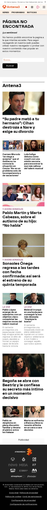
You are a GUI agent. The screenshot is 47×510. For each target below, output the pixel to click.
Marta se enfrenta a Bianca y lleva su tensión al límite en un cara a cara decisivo (34, 425)
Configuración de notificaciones (23, 504)
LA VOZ (6, 307)
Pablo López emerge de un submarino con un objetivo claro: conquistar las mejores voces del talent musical (12, 317)
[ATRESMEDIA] (23, 451)
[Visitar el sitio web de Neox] (34, 459)
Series (6, 12)
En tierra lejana (10, 2)
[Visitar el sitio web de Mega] (23, 465)
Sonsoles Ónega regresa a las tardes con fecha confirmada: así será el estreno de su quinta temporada (21, 274)
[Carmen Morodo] (13, 146)
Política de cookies (13, 496)
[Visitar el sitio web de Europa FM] (23, 471)
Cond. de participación (32, 496)
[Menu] (44, 7)
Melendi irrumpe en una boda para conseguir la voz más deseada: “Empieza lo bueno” (33, 316)
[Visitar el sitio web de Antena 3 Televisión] (12, 459)
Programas (18, 12)
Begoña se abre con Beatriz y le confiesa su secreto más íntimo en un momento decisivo (23, 389)
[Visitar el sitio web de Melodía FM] (34, 471)
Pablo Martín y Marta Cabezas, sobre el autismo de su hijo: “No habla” (22, 219)
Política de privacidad (29, 493)
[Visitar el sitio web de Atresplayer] (18, 476)
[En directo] (26, 7)
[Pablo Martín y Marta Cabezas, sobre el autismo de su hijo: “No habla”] (23, 195)
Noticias (32, 12)
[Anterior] (2, 2)
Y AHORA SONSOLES (13, 209)
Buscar (10, 65)
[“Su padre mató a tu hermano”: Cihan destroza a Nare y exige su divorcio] (23, 104)
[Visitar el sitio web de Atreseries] (34, 465)
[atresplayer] (38, 7)
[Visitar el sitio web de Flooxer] (31, 476)
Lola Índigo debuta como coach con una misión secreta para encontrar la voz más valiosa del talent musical (33, 161)
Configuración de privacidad (23, 500)
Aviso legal (14, 493)
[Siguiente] (45, 2)
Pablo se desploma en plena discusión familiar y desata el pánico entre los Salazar (11, 426)
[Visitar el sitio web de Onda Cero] (12, 471)
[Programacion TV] (32, 7)
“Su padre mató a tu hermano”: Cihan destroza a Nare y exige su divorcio (21, 125)
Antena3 (12, 85)
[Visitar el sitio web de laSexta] (23, 459)
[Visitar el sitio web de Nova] (12, 465)
